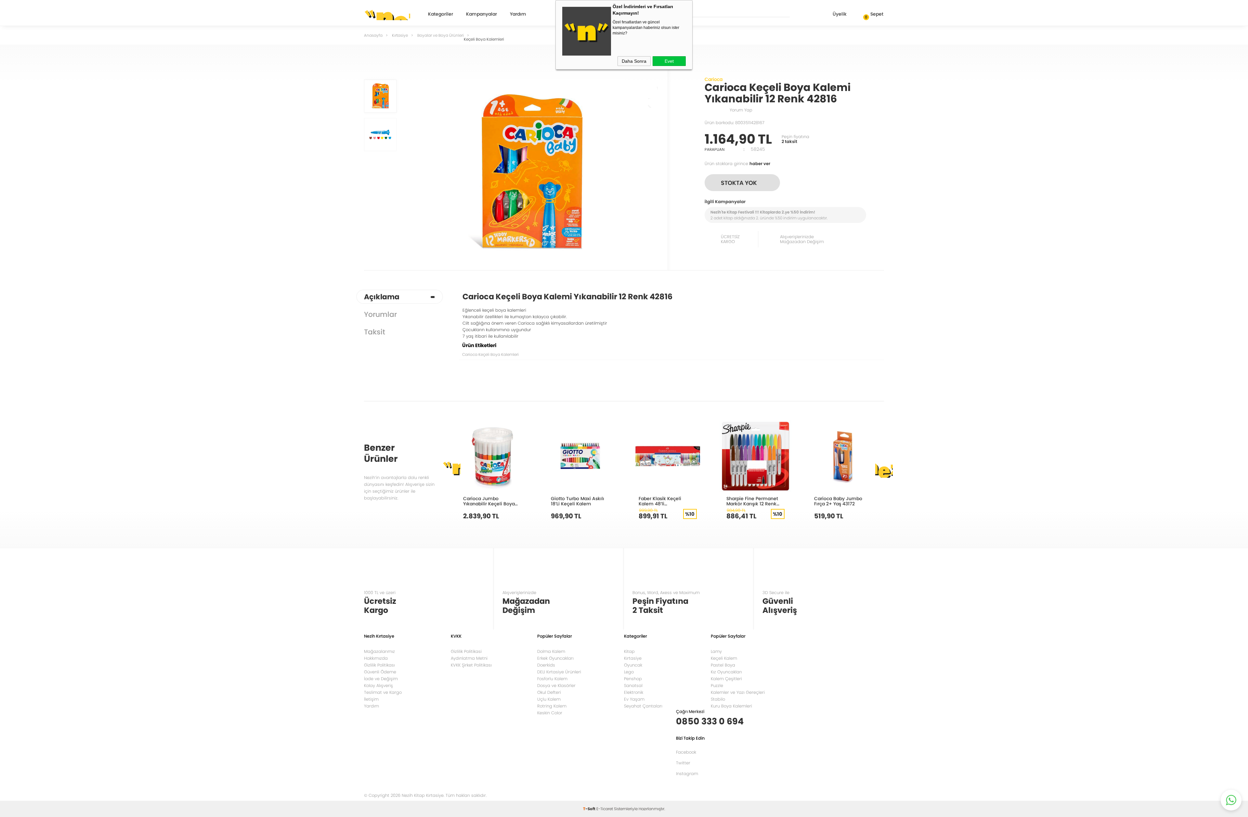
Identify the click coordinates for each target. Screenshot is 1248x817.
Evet (669, 61)
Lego (629, 672)
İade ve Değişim (381, 679)
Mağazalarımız (379, 651)
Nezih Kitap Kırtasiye (387, 14)
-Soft (589, 808)
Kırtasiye (633, 658)
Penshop (633, 679)
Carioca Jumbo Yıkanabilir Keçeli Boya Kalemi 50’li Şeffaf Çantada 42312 (489, 501)
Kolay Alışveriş (378, 685)
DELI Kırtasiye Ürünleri (559, 672)
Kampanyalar (481, 14)
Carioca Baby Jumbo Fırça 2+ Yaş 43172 (838, 501)
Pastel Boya (723, 665)
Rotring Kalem (551, 706)
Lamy (716, 651)
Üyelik (840, 14)
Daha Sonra (634, 61)
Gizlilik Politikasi (466, 651)
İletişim (371, 699)
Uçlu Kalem (549, 699)
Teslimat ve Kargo (383, 692)
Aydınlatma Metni (469, 658)
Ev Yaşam (634, 699)
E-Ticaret (604, 808)
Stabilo (718, 699)
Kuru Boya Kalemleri (731, 706)
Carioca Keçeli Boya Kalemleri (490, 354)
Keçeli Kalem (724, 658)
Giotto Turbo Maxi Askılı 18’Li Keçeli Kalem (577, 501)
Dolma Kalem (551, 651)
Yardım (518, 14)
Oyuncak (633, 665)
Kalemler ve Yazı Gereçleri (738, 692)
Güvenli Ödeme (380, 672)
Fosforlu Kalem (552, 679)
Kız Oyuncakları (726, 672)
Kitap (629, 651)
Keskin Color (549, 713)
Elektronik (633, 692)
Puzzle (717, 685)
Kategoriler (440, 14)
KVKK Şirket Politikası (471, 665)
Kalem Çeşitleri (726, 679)
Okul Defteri (549, 692)
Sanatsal (633, 685)
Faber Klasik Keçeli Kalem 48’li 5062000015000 (660, 501)
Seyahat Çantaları (643, 706)
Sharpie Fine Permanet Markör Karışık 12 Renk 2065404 (752, 501)
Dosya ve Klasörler (556, 685)
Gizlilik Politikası (379, 665)
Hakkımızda (376, 658)
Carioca (713, 79)
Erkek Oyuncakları (555, 658)
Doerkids (546, 665)
